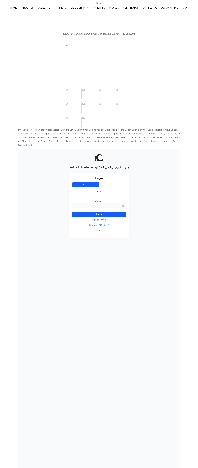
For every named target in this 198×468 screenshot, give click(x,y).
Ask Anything (169, 7)
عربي (185, 7)
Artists (61, 7)
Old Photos (130, 7)
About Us (28, 7)
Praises (114, 7)
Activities (99, 7)
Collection (45, 7)
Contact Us (150, 7)
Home (13, 7)
